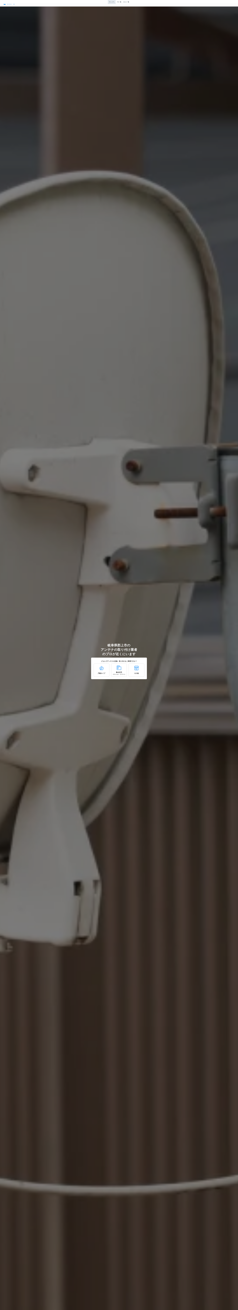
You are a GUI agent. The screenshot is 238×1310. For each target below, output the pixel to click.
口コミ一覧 (126, 2)
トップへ (112, 2)
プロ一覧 (119, 2)
